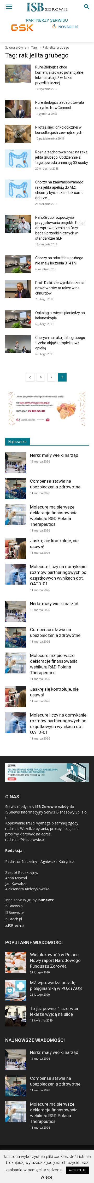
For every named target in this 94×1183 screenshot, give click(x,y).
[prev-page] (30, 377)
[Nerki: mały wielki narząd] (15, 462)
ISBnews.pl (14, 905)
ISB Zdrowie (46, 806)
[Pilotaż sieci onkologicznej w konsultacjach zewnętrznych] (18, 134)
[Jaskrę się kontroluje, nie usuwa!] (15, 548)
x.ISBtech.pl (15, 925)
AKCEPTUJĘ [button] (77, 1170)
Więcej (47, 1177)
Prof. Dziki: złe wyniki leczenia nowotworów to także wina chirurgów (59, 288)
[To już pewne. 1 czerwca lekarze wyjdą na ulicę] (15, 1016)
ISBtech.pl (13, 918)
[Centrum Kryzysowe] (47, 425)
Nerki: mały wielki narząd (54, 455)
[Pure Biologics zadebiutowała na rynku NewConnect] (18, 109)
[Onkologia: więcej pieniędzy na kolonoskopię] (18, 319)
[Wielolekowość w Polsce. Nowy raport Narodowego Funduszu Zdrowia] (15, 962)
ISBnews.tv (14, 912)
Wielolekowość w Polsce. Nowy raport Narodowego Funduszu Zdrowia (55, 960)
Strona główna (15, 47)
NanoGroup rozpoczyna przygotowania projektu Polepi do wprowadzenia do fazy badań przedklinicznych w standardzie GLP (60, 227)
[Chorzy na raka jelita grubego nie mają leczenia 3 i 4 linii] (18, 264)
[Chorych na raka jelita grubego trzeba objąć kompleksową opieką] (18, 344)
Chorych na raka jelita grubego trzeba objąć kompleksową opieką (60, 343)
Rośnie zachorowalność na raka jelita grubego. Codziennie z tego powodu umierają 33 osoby (61, 157)
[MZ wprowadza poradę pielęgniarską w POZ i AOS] (15, 990)
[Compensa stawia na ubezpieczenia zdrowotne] (15, 488)
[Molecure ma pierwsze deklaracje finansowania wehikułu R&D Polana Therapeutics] (15, 514)
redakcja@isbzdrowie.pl (25, 839)
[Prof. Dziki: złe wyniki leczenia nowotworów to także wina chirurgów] (18, 289)
